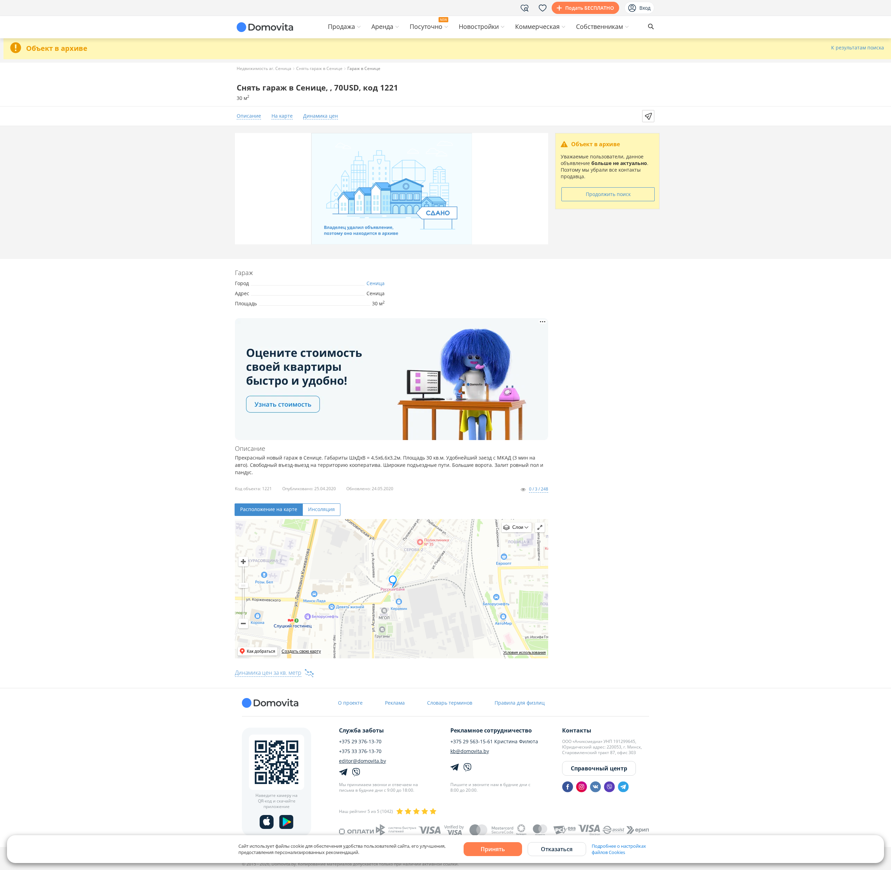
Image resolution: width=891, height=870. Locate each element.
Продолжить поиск (608, 194)
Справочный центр (599, 768)
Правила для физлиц (520, 702)
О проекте (350, 702)
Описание (249, 116)
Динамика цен (320, 116)
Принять (493, 849)
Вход (644, 8)
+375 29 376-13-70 (360, 741)
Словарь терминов (449, 702)
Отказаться (557, 849)
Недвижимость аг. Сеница (264, 68)
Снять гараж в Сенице (319, 68)
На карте (282, 116)
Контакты (576, 730)
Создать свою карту (301, 651)
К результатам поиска (857, 48)
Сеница (375, 283)
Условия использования (524, 652)
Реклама (395, 702)
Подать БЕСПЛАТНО (589, 8)
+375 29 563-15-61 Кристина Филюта (494, 741)
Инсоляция (321, 509)
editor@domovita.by (362, 761)
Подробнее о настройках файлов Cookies (619, 849)
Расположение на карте (268, 509)
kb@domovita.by (469, 751)
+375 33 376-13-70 (360, 751)
